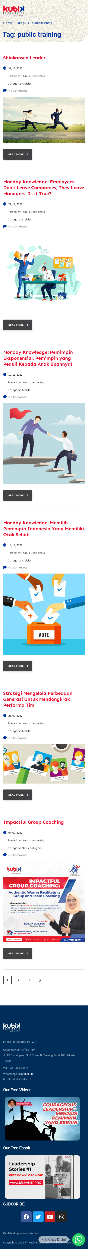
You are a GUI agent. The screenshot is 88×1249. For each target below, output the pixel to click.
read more (16, 154)
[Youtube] (50, 1216)
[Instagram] (61, 1216)
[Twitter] (38, 1216)
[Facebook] (26, 1216)
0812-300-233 (26, 1074)
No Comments (17, 90)
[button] (78, 1239)
